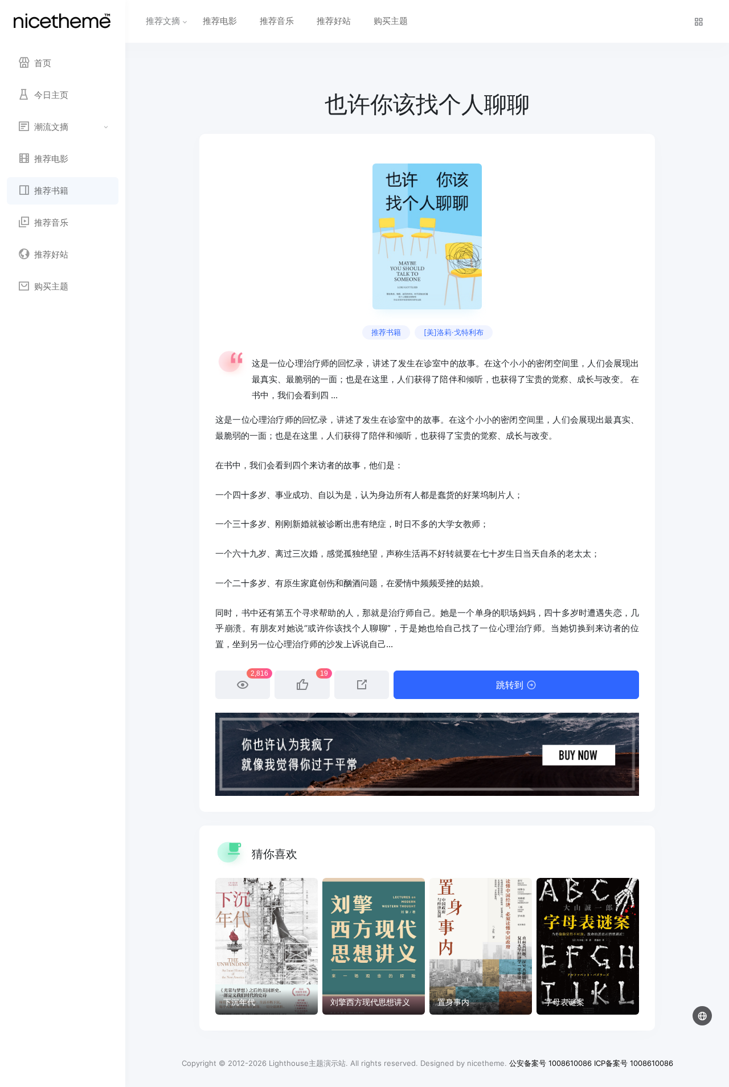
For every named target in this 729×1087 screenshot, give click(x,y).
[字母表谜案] (587, 946)
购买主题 (391, 20)
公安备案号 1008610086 (550, 1063)
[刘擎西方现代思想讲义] (373, 946)
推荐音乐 (277, 20)
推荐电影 (220, 20)
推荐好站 (334, 20)
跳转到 (511, 684)
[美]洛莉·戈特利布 (454, 332)
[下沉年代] (266, 946)
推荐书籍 (386, 332)
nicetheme (486, 1063)
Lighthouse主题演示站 (307, 1063)
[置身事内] (480, 946)
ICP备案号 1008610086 (633, 1063)
